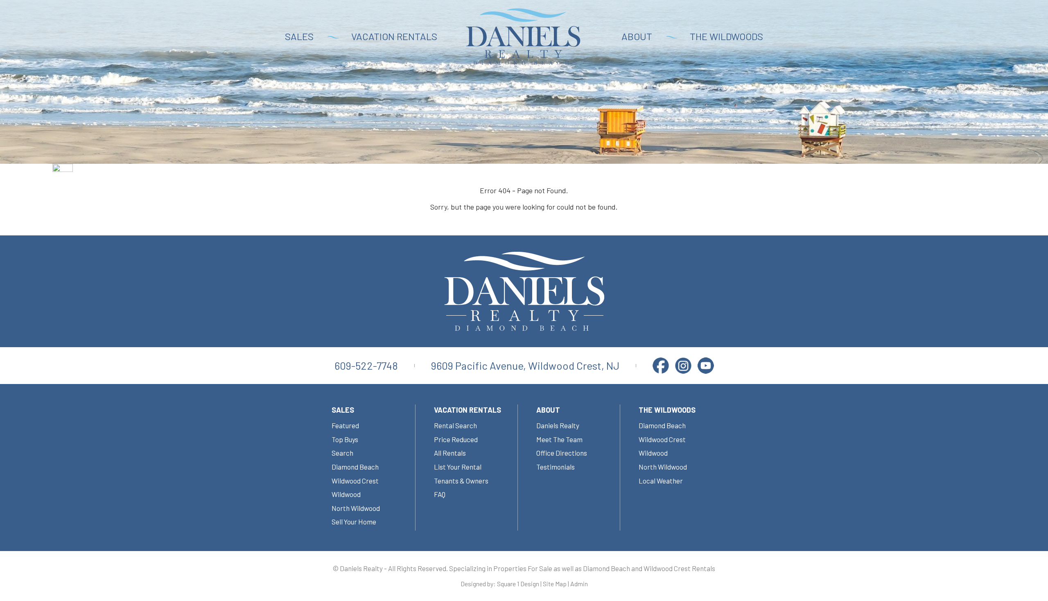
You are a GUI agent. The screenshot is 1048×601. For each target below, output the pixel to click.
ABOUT (636, 36)
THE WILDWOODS (726, 36)
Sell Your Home (354, 521)
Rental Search (455, 425)
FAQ (439, 494)
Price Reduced (456, 439)
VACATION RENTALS (394, 36)
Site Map (555, 583)
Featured (345, 425)
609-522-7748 (366, 365)
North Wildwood (356, 508)
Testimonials (555, 467)
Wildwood (346, 494)
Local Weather (661, 481)
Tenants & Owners (461, 481)
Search (342, 453)
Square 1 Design (518, 583)
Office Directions (561, 453)
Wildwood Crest (355, 481)
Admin (579, 583)
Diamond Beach (355, 467)
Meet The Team (559, 439)
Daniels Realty (557, 425)
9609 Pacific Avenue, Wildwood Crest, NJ (525, 365)
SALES (299, 36)
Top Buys (345, 439)
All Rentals (450, 453)
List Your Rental (457, 467)
